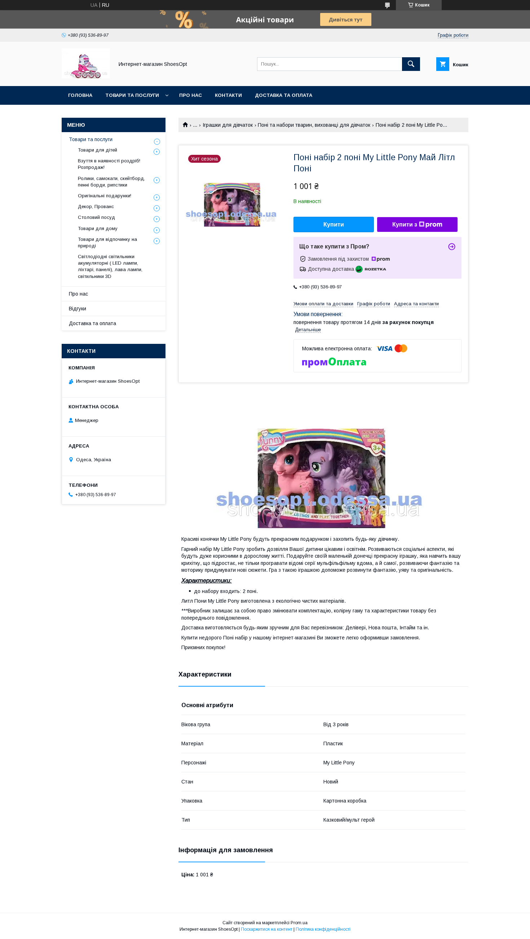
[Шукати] (411, 64)
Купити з (404, 224)
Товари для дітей (97, 150)
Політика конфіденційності (323, 929)
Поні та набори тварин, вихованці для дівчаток (314, 125)
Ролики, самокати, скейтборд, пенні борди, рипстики (111, 182)
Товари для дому (98, 228)
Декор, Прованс (96, 206)
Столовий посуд (96, 217)
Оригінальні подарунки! (104, 195)
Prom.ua (299, 922)
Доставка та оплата (283, 95)
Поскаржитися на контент (266, 929)
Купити (333, 224)
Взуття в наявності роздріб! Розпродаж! (109, 164)
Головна (80, 95)
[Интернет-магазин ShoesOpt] (86, 77)
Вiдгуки (77, 308)
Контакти (228, 95)
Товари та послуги (132, 95)
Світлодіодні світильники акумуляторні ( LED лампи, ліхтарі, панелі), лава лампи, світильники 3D (110, 266)
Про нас (190, 95)
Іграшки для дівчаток (228, 125)
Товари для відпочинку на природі (107, 242)
